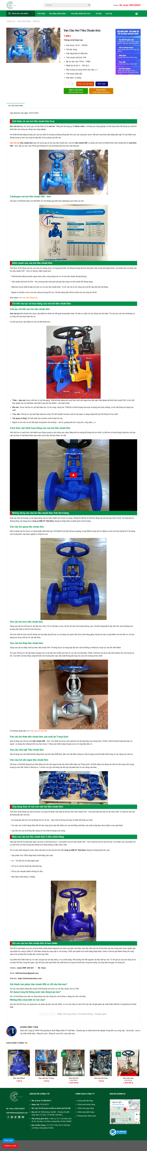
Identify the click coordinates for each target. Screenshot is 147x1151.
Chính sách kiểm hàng (86, 1112)
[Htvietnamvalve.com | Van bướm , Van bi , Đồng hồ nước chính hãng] (12, 5)
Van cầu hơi (15, 143)
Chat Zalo (8, 1141)
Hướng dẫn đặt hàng (85, 1101)
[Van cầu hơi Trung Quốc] (46, 1063)
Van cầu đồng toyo (30, 298)
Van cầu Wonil (19, 1078)
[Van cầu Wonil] (19, 1063)
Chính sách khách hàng (86, 1104)
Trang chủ (10, 21)
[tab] (15, 105)
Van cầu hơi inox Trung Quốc (101, 1078)
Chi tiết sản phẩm (15, 106)
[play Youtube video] (73, 475)
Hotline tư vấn (10, 1146)
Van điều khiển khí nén (80, 14)
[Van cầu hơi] (73, 1063)
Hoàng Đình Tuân (29, 1027)
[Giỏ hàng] (136, 13)
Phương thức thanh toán (87, 1116)
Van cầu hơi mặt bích (39, 731)
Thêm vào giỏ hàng (85, 84)
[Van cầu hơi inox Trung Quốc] (101, 1063)
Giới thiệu (41, 14)
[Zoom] (9, 60)
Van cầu (36, 21)
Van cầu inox (128, 1078)
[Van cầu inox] (128, 1063)
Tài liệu (99, 14)
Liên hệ (109, 14)
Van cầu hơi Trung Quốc (46, 1078)
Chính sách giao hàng (86, 1108)
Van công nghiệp (24, 21)
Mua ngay (102, 84)
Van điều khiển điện (57, 14)
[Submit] (89, 5)
